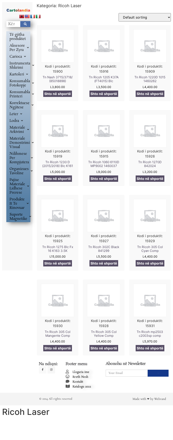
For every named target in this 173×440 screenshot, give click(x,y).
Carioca (15, 56)
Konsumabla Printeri (19, 94)
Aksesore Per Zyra (17, 47)
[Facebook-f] (42, 369)
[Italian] (38, 17)
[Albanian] (21, 17)
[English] (27, 17)
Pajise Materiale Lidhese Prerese (17, 186)
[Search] (25, 24)
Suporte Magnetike (18, 216)
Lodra (14, 120)
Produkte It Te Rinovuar (17, 203)
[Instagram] (51, 369)
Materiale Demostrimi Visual (19, 142)
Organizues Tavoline (19, 171)
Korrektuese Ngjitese (19, 105)
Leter (13, 114)
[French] (32, 17)
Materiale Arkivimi (17, 129)
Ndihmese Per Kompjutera (19, 158)
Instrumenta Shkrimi (19, 65)
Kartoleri (16, 74)
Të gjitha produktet (17, 36)
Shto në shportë (57, 94)
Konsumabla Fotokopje (19, 83)
